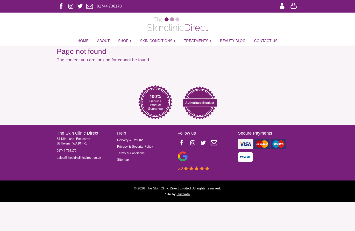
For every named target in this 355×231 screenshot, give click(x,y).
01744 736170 (66, 150)
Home (83, 41)
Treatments (196, 41)
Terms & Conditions (131, 153)
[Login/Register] (282, 5)
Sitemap (123, 159)
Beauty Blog (233, 41)
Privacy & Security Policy (135, 146)
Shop (123, 41)
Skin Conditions (156, 41)
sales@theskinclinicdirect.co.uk (79, 157)
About (103, 41)
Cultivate (183, 194)
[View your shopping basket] (293, 5)
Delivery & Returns (130, 140)
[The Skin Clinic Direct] (177, 24)
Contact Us (265, 41)
